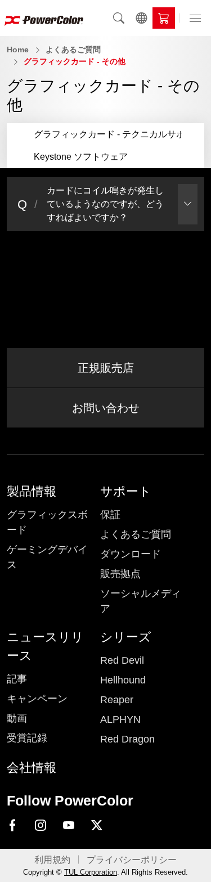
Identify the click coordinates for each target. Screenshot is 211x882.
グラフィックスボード (47, 522)
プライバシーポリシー (132, 860)
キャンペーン (37, 698)
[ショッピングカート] (163, 18)
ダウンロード (130, 554)
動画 (17, 718)
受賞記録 (27, 738)
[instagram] (40, 826)
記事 (17, 679)
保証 (110, 514)
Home (18, 49)
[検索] (118, 18)
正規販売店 (106, 368)
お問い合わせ (106, 408)
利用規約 (52, 860)
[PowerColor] (44, 18)
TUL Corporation (90, 872)
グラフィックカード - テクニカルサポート (118, 134)
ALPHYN (120, 719)
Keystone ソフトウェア (81, 156)
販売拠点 (120, 573)
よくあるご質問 (73, 49)
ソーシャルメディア (140, 601)
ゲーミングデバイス (47, 557)
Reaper (116, 699)
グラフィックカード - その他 (74, 61)
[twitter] (97, 826)
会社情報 (31, 767)
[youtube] (69, 826)
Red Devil (122, 660)
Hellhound (123, 680)
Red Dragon (127, 739)
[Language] (141, 18)
